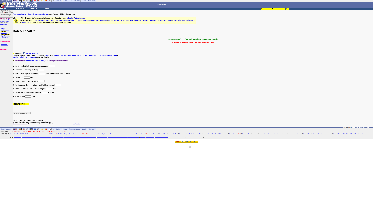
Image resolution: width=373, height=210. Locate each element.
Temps (159, 134)
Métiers (352, 133)
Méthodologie (346, 133)
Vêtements (221, 134)
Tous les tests (173, 134)
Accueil (3, 9)
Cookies (157, 137)
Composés (92, 133)
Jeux (65, 129)
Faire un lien (4, 37)
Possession (61, 134)
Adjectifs (70, 18)
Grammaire (225, 133)
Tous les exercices (20, 124)
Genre (216, 133)
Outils (84, 129)
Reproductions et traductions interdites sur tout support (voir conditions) (79, 137)
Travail (185, 134)
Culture (58, 129)
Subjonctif (140, 134)
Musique (335, 133)
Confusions (105, 133)
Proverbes (91, 134)
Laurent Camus (17, 137)
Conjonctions (112, 133)
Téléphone (190, 134)
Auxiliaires (60, 133)
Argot (48, 133)
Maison (309, 133)
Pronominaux (73, 134)
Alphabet (35, 133)
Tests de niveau (165, 134)
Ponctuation (55, 134)
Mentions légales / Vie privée (147, 137)
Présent (104, 134)
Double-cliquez (26, 22)
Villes (207, 134)
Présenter (109, 134)
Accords (19, 133)
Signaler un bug (5, 36)
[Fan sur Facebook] (348, 127)
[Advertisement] (6, 60)
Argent (44, 133)
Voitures (211, 134)
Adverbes (29, 133)
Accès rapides (5, 30)
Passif (32, 134)
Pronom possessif (83, 20)
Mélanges (340, 133)
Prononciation (85, 134)
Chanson (66, 133)
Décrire (165, 133)
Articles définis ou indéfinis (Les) (184, 20)
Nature (360, 133)
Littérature (299, 133)
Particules (28, 134)
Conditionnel (98, 133)
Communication (73, 133)
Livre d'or (4, 33)
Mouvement (329, 133)
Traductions (180, 134)
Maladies (320, 133)
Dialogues (155, 133)
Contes (124, 133)
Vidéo (195, 134)
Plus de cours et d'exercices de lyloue (103, 55)
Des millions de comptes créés (5, 20)
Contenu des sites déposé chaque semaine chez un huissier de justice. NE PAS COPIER (118, 137)
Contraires (129, 133)
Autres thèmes (79, 18)
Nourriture (2, 134)
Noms (369, 133)
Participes (22, 134)
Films (200, 133)
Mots (325, 133)
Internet (271, 133)
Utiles (47, 9)
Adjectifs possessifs (41, 20)
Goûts (220, 133)
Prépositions (98, 134)
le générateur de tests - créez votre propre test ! (71, 55)
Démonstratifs (171, 133)
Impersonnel (262, 133)
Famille (191, 133)
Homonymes (255, 133)
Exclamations (185, 133)
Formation (205, 133)
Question (119, 134)
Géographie (245, 133)
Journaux (285, 133)
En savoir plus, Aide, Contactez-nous (31, 137)
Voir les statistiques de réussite (24, 57)
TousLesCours (74, 129)
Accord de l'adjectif (115, 20)
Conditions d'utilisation (45, 137)
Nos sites (91, 129)
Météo (356, 133)
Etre (180, 133)
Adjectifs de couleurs (99, 20)
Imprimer (3, 31)
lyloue (47, 55)
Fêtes (213, 133)
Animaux (40, 133)
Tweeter (28, 53)
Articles (52, 133)
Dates (151, 133)
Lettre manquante (292, 133)
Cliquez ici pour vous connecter (6, 15)
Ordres (17, 134)
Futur (209, 133)
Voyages (216, 134)
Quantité (114, 134)
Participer (33, 9)
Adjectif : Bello (128, 20)
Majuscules (315, 133)
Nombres (365, 133)
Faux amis (195, 133)
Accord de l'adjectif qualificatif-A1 (63, 20)
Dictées (161, 133)
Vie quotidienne (201, 134)
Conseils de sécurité (57, 137)
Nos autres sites (4, 45)
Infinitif (267, 133)
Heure (249, 133)
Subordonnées (147, 134)
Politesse (49, 134)
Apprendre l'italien (19, 14)
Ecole (176, 133)
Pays (40, 134)
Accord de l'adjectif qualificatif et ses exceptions (153, 20)
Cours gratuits (6, 129)
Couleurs (138, 133)
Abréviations (13, 133)
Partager (35, 53)
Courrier (143, 133)
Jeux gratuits (4, 44)
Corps (133, 133)
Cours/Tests (19, 9)
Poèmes (67, 134)
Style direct (134, 134)
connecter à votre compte (34, 61)
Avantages (3, 24)
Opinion (13, 134)
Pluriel (44, 134)
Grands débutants (233, 133)
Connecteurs (119, 133)
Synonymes (154, 134)
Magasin (305, 133)
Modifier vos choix (163, 137)
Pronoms (79, 134)
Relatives (124, 134)
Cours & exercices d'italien (38, 14)
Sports (129, 134)
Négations (8, 134)
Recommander (5, 34)
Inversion (276, 133)
